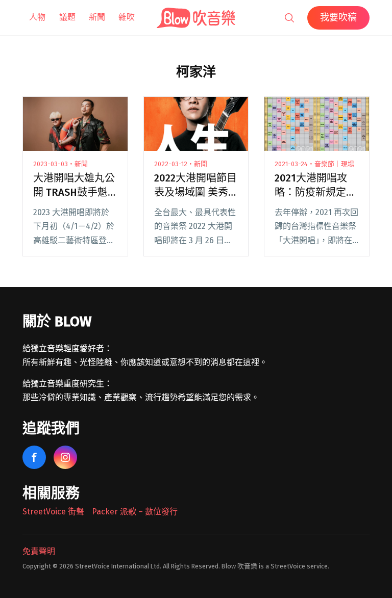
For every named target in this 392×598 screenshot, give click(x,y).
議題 (67, 17)
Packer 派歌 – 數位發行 (135, 511)
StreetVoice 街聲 (53, 511)
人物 (37, 17)
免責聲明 (38, 551)
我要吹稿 (338, 17)
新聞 (97, 17)
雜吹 (126, 17)
